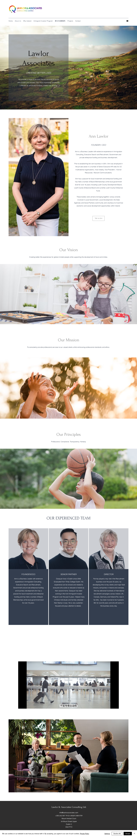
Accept (127, 833)
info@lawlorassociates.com (68, 813)
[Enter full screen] (116, 705)
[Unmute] (24, 705)
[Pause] (21, 705)
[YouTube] (127, 21)
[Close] (134, 833)
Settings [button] (107, 833)
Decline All (117, 833)
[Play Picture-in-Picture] (112, 705)
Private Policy (84, 833)
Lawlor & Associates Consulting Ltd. (69, 807)
